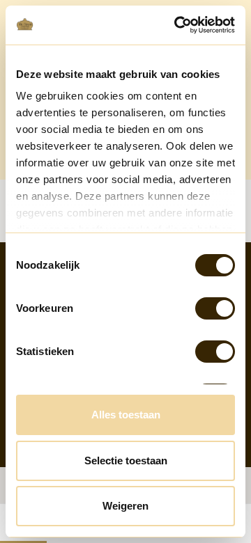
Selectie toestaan (125, 460)
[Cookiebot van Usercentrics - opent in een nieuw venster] (177, 25)
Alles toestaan (125, 414)
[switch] (215, 308)
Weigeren (125, 506)
